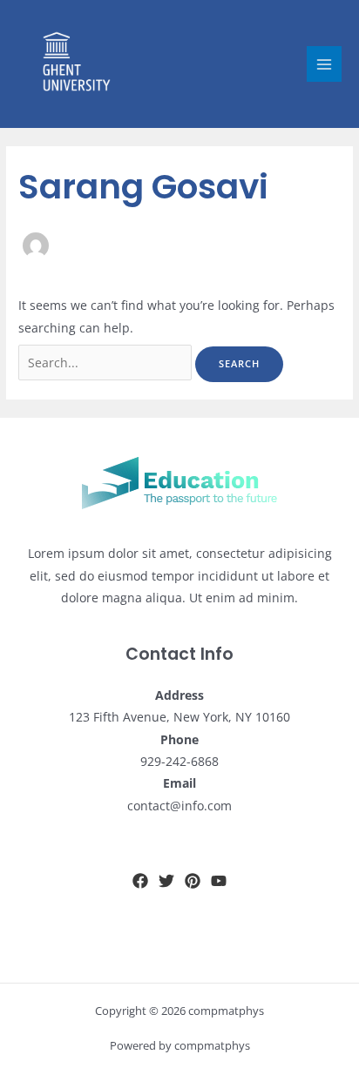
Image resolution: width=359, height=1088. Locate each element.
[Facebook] (140, 881)
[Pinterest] (192, 881)
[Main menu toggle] (324, 64)
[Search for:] (106, 362)
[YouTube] (219, 881)
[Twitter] (166, 881)
